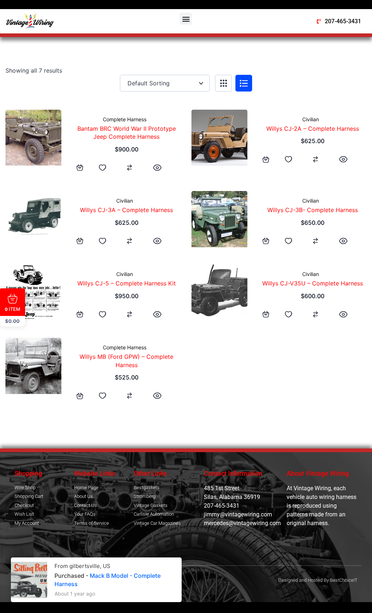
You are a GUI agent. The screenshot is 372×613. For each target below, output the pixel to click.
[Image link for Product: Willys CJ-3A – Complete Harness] (33, 219)
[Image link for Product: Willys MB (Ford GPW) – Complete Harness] (33, 366)
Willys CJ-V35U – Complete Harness (312, 283)
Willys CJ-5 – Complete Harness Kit (126, 283)
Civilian (310, 119)
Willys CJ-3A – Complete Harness (126, 210)
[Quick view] (157, 167)
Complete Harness (124, 119)
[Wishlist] (102, 167)
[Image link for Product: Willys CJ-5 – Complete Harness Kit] (33, 292)
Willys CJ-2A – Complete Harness (312, 128)
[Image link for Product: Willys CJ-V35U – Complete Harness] (219, 290)
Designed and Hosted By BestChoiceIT (317, 580)
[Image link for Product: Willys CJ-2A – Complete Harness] (219, 138)
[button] (186, 19)
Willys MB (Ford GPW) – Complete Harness (126, 360)
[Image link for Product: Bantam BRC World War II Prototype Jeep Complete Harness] (33, 138)
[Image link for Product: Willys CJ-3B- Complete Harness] (219, 219)
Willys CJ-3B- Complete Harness (312, 210)
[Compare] (129, 167)
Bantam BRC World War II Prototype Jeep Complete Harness (126, 132)
